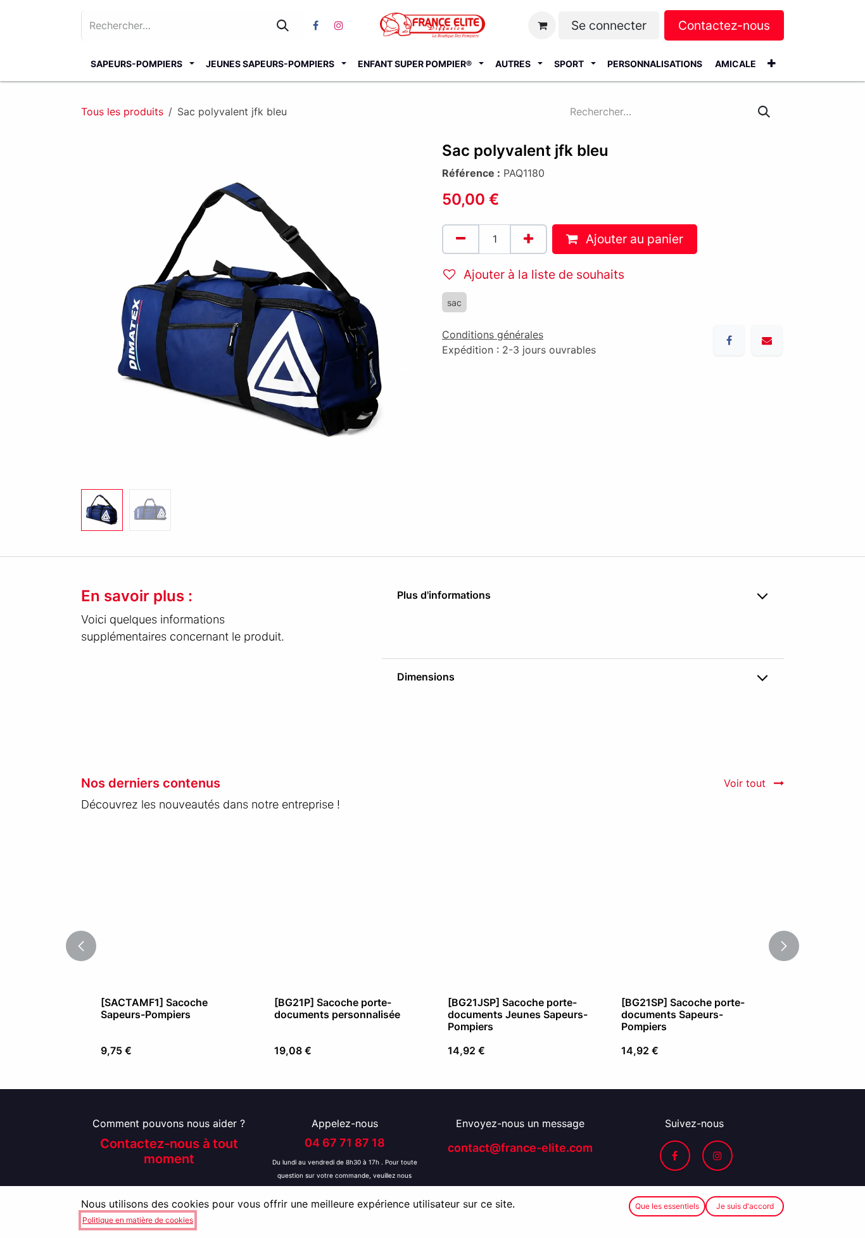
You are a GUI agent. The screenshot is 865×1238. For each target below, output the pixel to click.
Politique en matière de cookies (137, 1220)
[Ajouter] (528, 239)
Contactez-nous (724, 25)
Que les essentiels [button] (667, 1206)
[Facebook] (315, 25)
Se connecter (609, 25)
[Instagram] (339, 25)
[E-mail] (767, 340)
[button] (98, 313)
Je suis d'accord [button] (745, 1206)
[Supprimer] (460, 239)
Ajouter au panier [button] (633, 238)
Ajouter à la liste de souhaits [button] (542, 274)
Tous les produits (122, 111)
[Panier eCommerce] (542, 25)
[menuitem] (141, 63)
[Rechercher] (283, 25)
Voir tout (746, 783)
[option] (442, 946)
